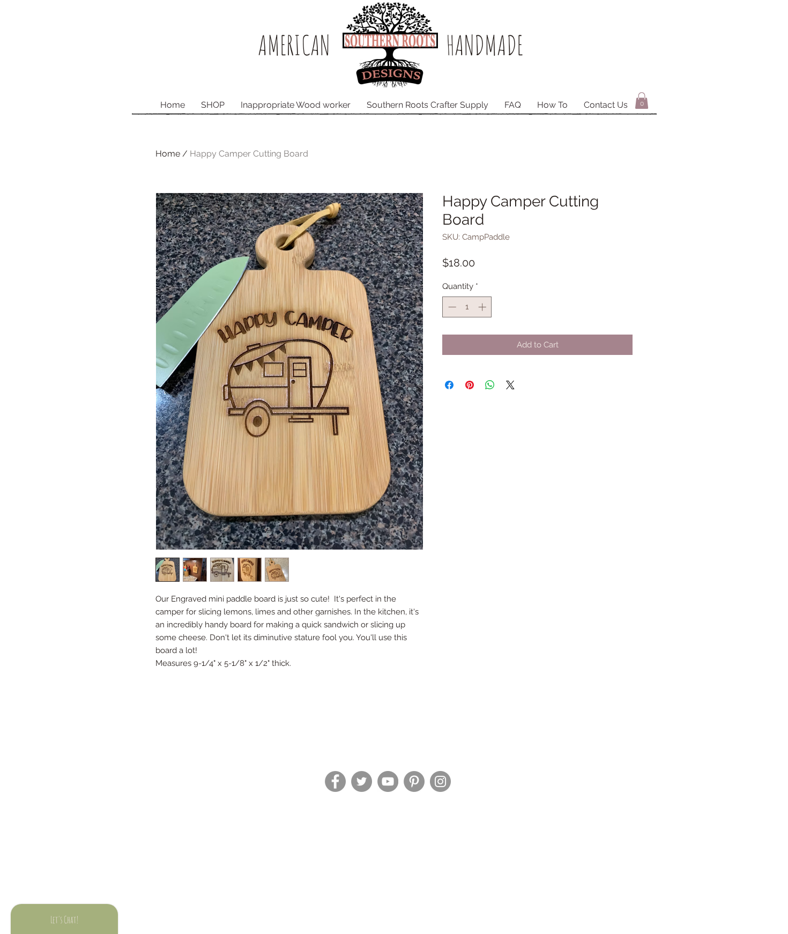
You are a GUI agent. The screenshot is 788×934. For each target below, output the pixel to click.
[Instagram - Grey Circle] (440, 781)
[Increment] (483, 307)
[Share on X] (510, 385)
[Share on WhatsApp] (490, 385)
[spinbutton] (467, 307)
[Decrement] (451, 307)
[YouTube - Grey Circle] (387, 781)
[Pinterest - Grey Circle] (414, 781)
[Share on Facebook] (449, 385)
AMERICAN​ (294, 45)
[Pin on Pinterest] (469, 385)
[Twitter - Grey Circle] (361, 781)
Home (167, 154)
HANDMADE (484, 45)
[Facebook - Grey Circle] (335, 781)
